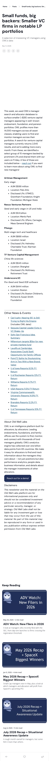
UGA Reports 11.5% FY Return (25, 388)
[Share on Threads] (13, 51)
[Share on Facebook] (4, 51)
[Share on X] (9, 51)
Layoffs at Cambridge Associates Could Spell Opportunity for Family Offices (26, 351)
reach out (26, 163)
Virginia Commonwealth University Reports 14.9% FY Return (25, 395)
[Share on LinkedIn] (18, 51)
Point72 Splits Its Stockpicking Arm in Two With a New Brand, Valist (26, 361)
